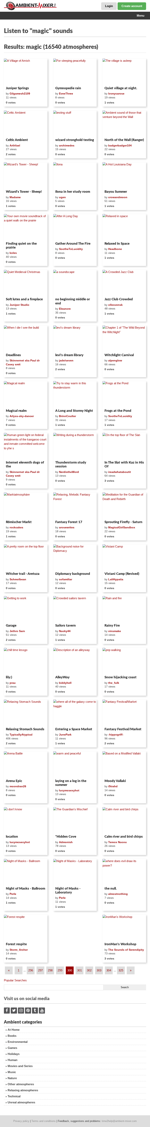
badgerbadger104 (120, 145)
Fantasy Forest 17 (68, 522)
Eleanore (65, 308)
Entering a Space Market (73, 729)
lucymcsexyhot (69, 790)
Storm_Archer (19, 949)
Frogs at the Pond (117, 410)
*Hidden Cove (65, 836)
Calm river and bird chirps (123, 836)
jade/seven (66, 360)
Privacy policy (21, 1121)
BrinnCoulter (67, 416)
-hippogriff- (115, 734)
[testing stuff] (75, 124)
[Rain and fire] (124, 609)
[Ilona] (75, 175)
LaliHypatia (115, 579)
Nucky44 (65, 631)
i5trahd (113, 786)
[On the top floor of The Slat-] (124, 446)
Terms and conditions (43, 1121)
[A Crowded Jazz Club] (124, 283)
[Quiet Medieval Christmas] (25, 283)
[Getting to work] (25, 609)
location (12, 836)
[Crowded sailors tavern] (75, 609)
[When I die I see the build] (25, 338)
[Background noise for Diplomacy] (75, 557)
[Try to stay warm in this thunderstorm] (75, 394)
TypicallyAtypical (21, 734)
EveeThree (66, 93)
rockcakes (16, 527)
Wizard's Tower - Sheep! (24, 191)
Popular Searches (15, 980)
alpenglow (115, 360)
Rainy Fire (112, 625)
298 (50, 970)
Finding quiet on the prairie (21, 245)
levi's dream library (69, 355)
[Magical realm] (25, 394)
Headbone (115, 249)
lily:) (9, 677)
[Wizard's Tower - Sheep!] (25, 175)
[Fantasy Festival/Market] (124, 713)
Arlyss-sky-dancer (22, 416)
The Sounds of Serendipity (126, 949)
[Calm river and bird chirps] (124, 820)
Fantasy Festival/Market (122, 729)
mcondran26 (18, 786)
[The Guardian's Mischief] (75, 820)
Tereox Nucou (117, 842)
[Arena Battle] (25, 764)
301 (79, 970)
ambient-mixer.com (33, 6)
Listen (13, 79)
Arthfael (15, 145)
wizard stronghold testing (74, 140)
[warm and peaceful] (75, 764)
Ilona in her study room (72, 191)
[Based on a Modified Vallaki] (124, 764)
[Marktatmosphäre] (25, 505)
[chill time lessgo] (25, 661)
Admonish (66, 842)
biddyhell (65, 682)
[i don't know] (25, 820)
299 (60, 970)
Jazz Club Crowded (118, 299)
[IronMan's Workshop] (124, 928)
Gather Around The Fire (72, 243)
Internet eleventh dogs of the (25, 464)
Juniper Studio (19, 304)
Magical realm (16, 410)
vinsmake (114, 631)
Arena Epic (14, 781)
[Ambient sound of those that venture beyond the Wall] (124, 124)
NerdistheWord (69, 471)
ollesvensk (115, 304)
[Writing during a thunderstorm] (75, 446)
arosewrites (66, 527)
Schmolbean (18, 579)
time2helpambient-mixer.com (119, 1121)
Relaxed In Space (116, 243)
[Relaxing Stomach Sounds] (25, 713)
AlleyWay (62, 677)
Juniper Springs (17, 88)
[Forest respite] (25, 928)
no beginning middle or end (72, 301)
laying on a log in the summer (70, 782)
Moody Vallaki (115, 781)
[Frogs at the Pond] (124, 394)
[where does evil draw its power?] (124, 872)
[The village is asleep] (124, 72)
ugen (62, 197)
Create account (131, 6)
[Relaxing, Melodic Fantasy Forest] (75, 505)
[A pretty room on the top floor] (25, 557)
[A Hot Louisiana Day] (124, 175)
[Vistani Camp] (124, 557)
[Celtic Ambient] (25, 124)
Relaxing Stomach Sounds (25, 729)
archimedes (66, 145)
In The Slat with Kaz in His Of (124, 464)
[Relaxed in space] (124, 227)
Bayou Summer (115, 191)
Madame (15, 197)
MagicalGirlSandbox (121, 527)
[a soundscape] (75, 283)
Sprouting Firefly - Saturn (123, 522)
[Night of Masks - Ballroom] (25, 872)
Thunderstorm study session (70, 464)
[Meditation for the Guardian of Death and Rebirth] (124, 505)
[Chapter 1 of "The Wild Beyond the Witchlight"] (124, 338)
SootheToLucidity (71, 249)
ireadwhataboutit (119, 471)
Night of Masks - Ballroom (25, 888)
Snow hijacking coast (120, 677)
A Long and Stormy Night (74, 410)
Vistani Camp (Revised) (121, 573)
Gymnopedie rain (68, 88)
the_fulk (113, 682)
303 (99, 970)
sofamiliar (65, 579)
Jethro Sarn (17, 631)
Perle (13, 893)
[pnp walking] (124, 661)
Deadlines (13, 355)
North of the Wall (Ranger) (124, 140)
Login (109, 6)
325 (121, 970)
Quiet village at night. (120, 88)
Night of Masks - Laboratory (67, 890)
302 (89, 970)
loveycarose (116, 93)
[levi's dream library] (75, 338)
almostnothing (118, 893)
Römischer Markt (19, 522)
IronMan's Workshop (120, 944)
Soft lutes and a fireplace (24, 299)
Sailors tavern (65, 625)
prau (13, 682)
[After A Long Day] (75, 227)
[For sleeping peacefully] (75, 72)
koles (13, 252)
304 (108, 970)
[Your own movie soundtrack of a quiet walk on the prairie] (25, 227)
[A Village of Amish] (25, 72)
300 (69, 970)
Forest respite (16, 944)
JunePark (65, 734)
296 (30, 970)
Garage (11, 625)
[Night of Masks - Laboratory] (75, 872)
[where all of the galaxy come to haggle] (75, 713)
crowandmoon (117, 197)
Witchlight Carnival (119, 355)
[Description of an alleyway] (75, 661)
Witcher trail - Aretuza (22, 573)
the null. (110, 888)
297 (40, 970)
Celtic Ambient (17, 140)
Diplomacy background (72, 573)
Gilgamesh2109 (20, 93)
